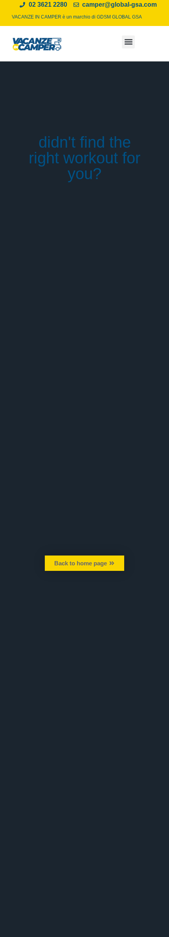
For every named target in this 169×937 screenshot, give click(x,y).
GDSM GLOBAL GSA (119, 17)
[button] (128, 41)
